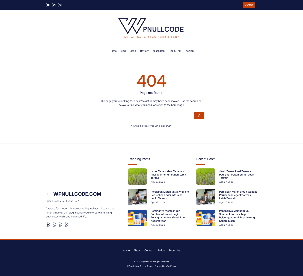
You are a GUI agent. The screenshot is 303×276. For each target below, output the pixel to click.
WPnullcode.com (77, 194)
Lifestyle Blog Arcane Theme (140, 266)
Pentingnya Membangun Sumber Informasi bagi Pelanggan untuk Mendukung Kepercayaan (168, 215)
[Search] (199, 115)
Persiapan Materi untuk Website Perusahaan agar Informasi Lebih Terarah (170, 195)
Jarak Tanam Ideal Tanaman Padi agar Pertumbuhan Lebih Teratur (168, 174)
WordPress (171, 266)
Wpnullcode (146, 261)
